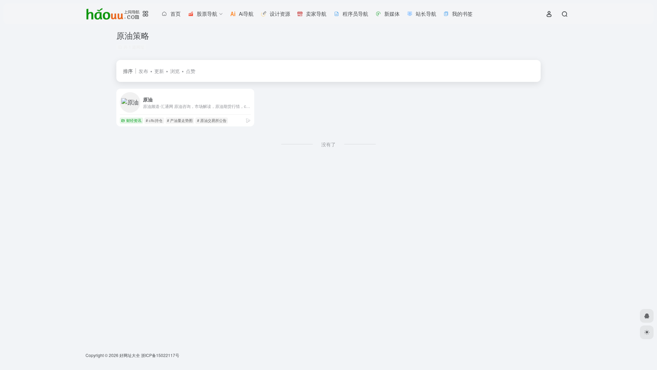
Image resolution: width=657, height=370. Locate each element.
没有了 (328, 144)
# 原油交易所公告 (212, 120)
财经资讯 (133, 120)
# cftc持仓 (154, 120)
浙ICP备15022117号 (160, 355)
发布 (143, 70)
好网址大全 (129, 355)
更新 (159, 70)
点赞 (190, 70)
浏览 (175, 70)
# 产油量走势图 (180, 120)
